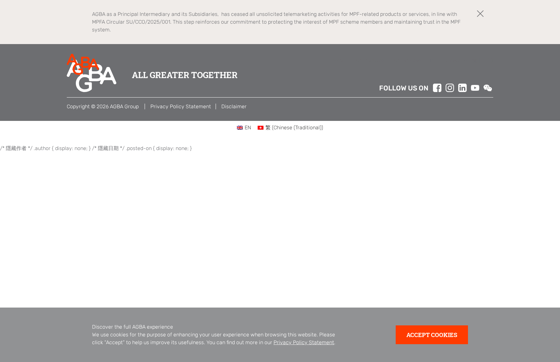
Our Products (368, 60)
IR (431, 60)
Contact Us (454, 60)
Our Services (406, 60)
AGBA (338, 60)
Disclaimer (234, 106)
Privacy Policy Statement (304, 342)
